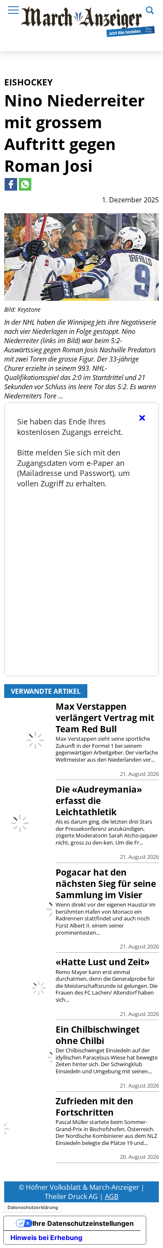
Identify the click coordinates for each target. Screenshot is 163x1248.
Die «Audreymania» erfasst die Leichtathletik (99, 800)
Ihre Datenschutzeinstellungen (83, 1223)
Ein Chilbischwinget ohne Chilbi (98, 1034)
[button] (150, 9)
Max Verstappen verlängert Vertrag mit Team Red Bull (105, 717)
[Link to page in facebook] (11, 184)
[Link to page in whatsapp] (25, 184)
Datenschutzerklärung (33, 1207)
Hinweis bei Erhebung (46, 1237)
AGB (111, 1196)
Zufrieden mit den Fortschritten (94, 1106)
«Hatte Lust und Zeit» (103, 962)
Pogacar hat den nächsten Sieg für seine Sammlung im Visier (106, 883)
